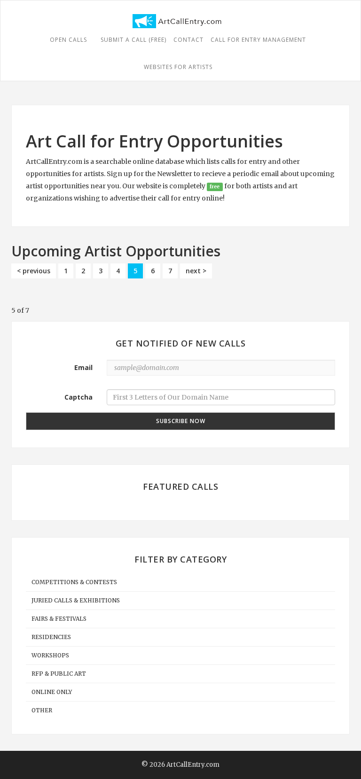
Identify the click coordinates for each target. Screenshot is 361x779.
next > (196, 270)
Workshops (50, 655)
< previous (33, 270)
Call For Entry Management (258, 40)
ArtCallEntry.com (193, 765)
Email (83, 367)
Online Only (51, 691)
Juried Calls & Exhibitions (75, 600)
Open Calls (69, 40)
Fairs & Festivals (58, 618)
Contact (188, 40)
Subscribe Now (180, 421)
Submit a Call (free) (133, 40)
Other (41, 710)
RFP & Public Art (58, 673)
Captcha (78, 397)
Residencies (51, 636)
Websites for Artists (178, 67)
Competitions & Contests (74, 582)
